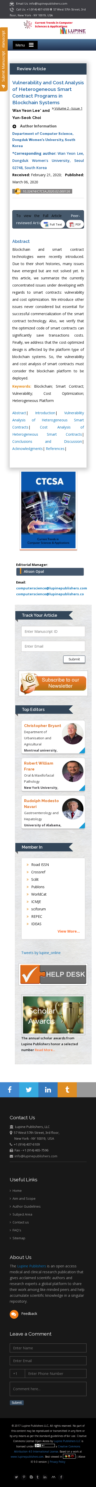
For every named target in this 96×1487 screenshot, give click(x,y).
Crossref (37, 872)
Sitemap (18, 1238)
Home (17, 1190)
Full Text (55, 224)
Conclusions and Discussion (47, 441)
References (55, 448)
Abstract (19, 412)
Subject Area (22, 1214)
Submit (74, 659)
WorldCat (38, 894)
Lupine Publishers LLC (67, 1441)
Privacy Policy (57, 1462)
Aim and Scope (24, 1198)
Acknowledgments (27, 448)
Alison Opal (34, 571)
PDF (78, 224)
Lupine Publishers (31, 1266)
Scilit (34, 879)
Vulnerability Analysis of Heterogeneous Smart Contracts (48, 420)
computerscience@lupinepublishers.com (51, 588)
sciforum (38, 909)
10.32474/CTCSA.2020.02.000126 (46, 191)
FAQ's (16, 1230)
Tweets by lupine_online (41, 952)
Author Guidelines (26, 1206)
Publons (37, 886)
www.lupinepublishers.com (27, 1456)
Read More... (45, 1050)
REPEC (36, 916)
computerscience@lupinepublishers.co (50, 594)
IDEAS (35, 923)
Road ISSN (39, 864)
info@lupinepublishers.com (36, 1156)
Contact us (20, 1222)
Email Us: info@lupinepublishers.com (40, 3)
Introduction (45, 412)
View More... (69, 931)
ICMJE (35, 901)
